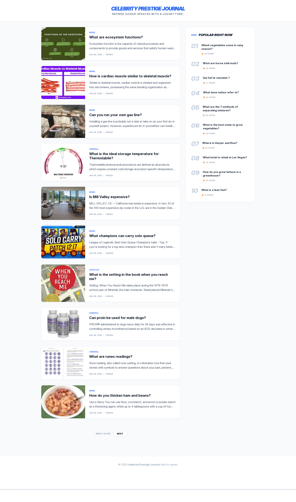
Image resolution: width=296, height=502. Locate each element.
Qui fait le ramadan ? (216, 77)
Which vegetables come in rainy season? (222, 47)
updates (94, 270)
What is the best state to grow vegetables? (223, 126)
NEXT (120, 433)
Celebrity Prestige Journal (148, 8)
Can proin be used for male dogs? (117, 318)
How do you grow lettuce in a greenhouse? (222, 173)
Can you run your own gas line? (115, 115)
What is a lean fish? (214, 190)
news (92, 32)
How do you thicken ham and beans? (120, 395)
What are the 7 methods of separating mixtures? (220, 108)
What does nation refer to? (221, 92)
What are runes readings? (110, 357)
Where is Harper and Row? (219, 143)
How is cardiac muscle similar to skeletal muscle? (130, 76)
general (94, 149)
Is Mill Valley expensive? (109, 197)
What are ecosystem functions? (116, 37)
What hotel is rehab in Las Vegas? (225, 157)
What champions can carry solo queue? (122, 236)
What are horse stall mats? (220, 63)
